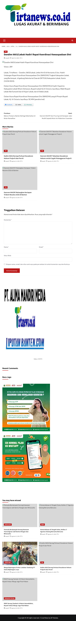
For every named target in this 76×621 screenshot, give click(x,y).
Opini (42, 524)
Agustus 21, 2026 (15, 161)
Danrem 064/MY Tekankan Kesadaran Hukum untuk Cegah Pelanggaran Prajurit (56, 157)
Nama (6, 247)
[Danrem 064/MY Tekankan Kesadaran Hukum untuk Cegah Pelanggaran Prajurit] (56, 141)
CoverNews (44, 618)
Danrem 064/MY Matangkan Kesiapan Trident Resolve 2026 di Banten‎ (18, 193)
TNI (6, 52)
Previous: (19, 115)
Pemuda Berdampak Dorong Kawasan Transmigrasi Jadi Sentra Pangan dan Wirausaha (16, 532)
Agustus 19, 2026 (52, 161)
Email (41, 247)
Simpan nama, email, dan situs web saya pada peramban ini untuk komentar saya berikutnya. (38, 264)
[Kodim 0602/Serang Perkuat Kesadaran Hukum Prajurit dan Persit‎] (19, 141)
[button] (4, 40)
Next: (56, 115)
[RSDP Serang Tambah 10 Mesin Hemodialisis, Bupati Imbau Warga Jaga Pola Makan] (19, 589)
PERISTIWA (8, 562)
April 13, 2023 (15, 58)
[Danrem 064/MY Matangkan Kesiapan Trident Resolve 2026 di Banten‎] (19, 178)
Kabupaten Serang (9, 598)
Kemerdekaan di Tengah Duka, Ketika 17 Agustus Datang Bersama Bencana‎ (53, 531)
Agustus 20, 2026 (15, 608)
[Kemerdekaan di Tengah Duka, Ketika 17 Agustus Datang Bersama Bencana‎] (56, 515)
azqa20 (7, 58)
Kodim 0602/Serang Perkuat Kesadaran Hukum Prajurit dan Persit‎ (18, 157)
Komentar (8, 220)
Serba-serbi (8, 524)
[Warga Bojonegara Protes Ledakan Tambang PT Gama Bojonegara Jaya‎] (19, 553)
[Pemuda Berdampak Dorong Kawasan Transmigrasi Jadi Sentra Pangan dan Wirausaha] (19, 515)
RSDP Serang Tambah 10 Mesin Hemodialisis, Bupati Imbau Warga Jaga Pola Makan (18, 604)
